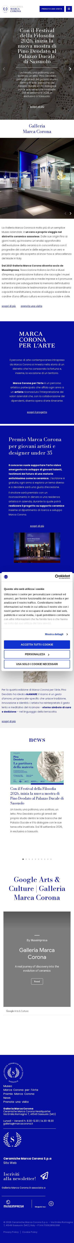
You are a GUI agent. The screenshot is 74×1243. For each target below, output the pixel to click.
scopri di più (37, 108)
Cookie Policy (29, 1232)
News (6, 1098)
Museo (7, 1086)
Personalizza (35, 654)
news (37, 739)
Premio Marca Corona (18, 1094)
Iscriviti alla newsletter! (19, 1176)
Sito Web (10, 1163)
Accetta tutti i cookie (37, 644)
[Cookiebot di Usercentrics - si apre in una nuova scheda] (55, 577)
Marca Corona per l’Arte (20, 1090)
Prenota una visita (16, 1102)
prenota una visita (31, 306)
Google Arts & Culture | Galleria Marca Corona (37, 888)
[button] (4, 68)
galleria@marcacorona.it (18, 1123)
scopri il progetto (37, 412)
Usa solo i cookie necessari (37, 664)
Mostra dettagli (54, 634)
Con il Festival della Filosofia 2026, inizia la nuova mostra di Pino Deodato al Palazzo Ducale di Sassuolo (37, 796)
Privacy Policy (11, 1232)
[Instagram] (51, 1203)
